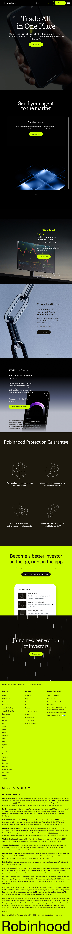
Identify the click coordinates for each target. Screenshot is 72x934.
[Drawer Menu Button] (68, 3)
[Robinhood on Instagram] (18, 788)
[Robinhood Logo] (9, 3)
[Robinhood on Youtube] (29, 788)
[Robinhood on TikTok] (25, 788)
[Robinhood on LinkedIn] (21, 788)
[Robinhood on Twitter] (14, 788)
